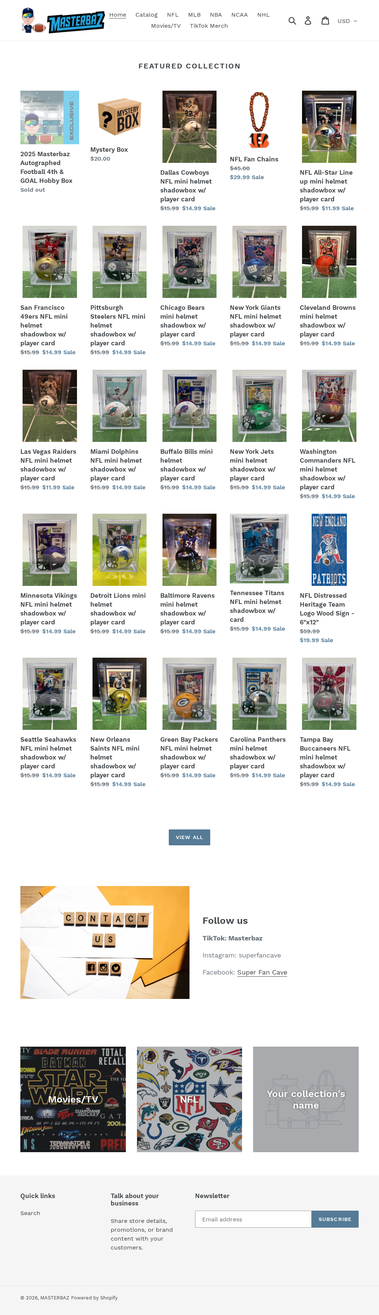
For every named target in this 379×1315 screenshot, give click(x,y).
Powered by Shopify (94, 1298)
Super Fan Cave (262, 972)
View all (189, 837)
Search (30, 1213)
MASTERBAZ (54, 1298)
